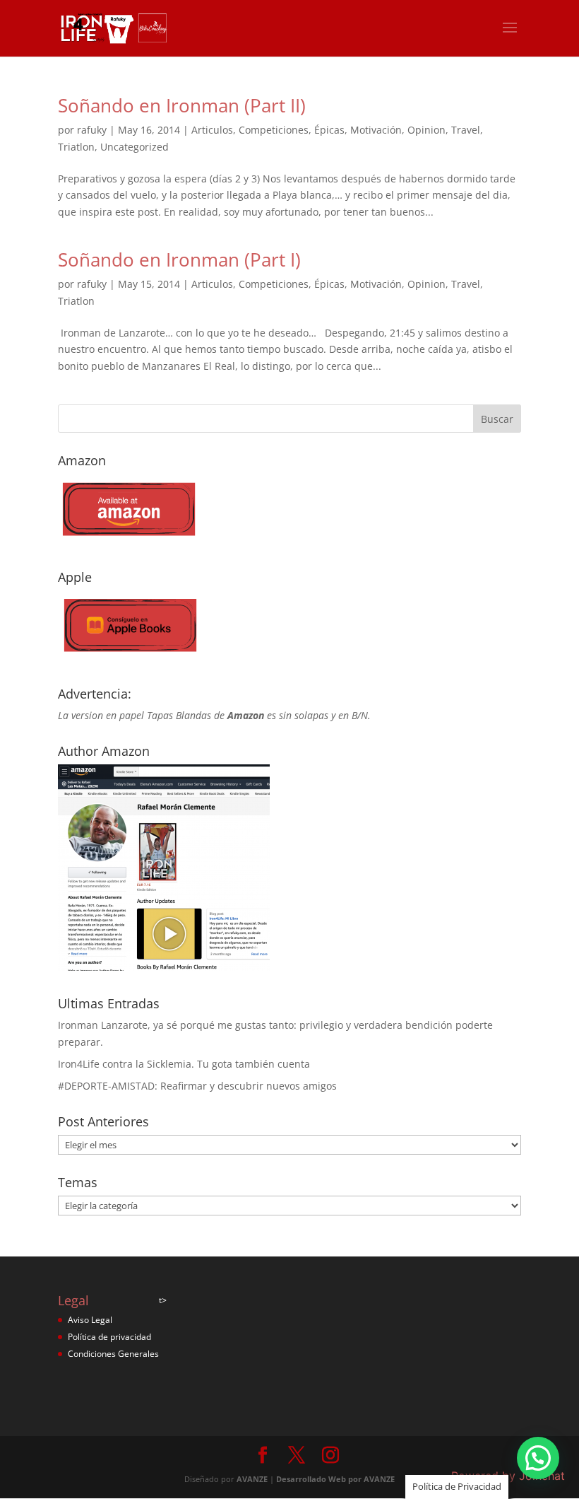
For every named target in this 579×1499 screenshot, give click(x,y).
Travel (465, 129)
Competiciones (274, 129)
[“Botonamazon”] (128, 540)
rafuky (92, 129)
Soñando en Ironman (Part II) (182, 105)
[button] (538, 1458)
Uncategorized (134, 146)
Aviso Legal (90, 1320)
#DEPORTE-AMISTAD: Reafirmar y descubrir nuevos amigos (197, 1085)
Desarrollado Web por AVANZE (335, 1479)
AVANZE (252, 1479)
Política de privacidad (109, 1337)
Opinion (426, 129)
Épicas (329, 129)
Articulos (212, 129)
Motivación (376, 129)
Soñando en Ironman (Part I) (179, 259)
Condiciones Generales (113, 1354)
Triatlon (76, 146)
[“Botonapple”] (128, 657)
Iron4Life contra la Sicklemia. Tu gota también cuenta (184, 1064)
